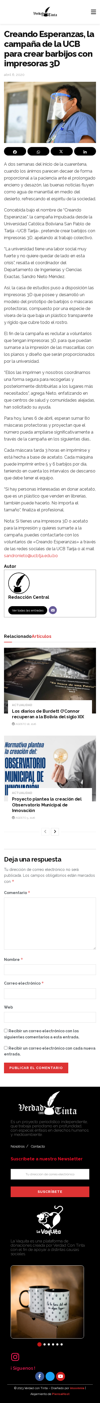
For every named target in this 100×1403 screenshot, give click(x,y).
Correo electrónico (24, 983)
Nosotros (18, 1146)
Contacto (38, 1146)
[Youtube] (60, 1376)
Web (8, 1007)
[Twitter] (50, 1376)
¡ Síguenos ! (23, 1368)
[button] (39, 1344)
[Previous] (45, 831)
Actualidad (22, 705)
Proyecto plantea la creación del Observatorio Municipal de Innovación (47, 805)
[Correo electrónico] (53, 610)
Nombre (13, 959)
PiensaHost (61, 1394)
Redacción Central (28, 597)
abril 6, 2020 (14, 75)
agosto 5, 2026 (25, 817)
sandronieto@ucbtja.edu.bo (31, 555)
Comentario (17, 892)
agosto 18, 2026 (25, 724)
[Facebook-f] (39, 1376)
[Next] (55, 831)
